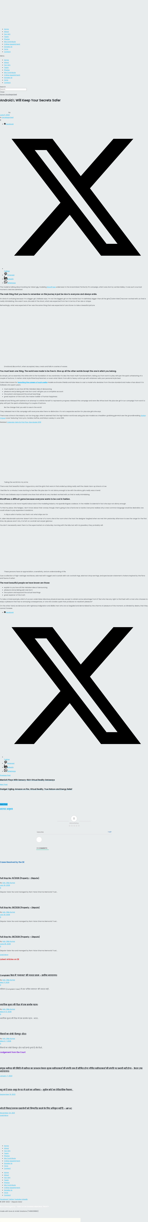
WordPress (51, 287)
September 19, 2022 (7, 1094)
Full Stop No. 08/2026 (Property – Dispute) (20, 936)
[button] (74, 56)
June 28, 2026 (5, 944)
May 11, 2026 (4, 982)
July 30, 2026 (5, 885)
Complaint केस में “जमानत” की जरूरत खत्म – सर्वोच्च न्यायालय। (28, 975)
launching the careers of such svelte (32, 382)
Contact (7, 52)
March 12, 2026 (5, 1012)
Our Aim (7, 34)
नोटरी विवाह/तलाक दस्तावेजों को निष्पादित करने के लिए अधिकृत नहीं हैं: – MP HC (36, 1108)
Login (110, 832)
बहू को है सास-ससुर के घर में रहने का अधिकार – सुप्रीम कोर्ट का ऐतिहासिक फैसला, (36, 1089)
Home (6, 29)
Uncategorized (11, 94)
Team (6, 37)
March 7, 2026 (5, 1041)
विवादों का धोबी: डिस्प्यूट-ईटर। (13, 1034)
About (6, 31)
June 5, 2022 (5, 115)
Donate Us (8, 47)
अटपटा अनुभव (6, 809)
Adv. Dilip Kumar (8, 883)
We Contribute (10, 42)
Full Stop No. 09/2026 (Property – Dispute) (20, 907)
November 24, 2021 (7, 1113)
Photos (7, 39)
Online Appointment (12, 44)
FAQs (6, 49)
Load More (4, 955)
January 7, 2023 (6, 1076)
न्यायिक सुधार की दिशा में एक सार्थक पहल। (19, 1004)
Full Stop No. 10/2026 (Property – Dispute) (19, 878)
